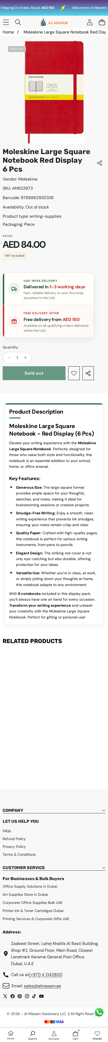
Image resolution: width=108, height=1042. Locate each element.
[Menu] (6, 22)
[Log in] (89, 22)
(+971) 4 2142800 (45, 974)
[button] (102, 22)
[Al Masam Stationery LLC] (54, 22)
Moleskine (27, 179)
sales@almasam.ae (42, 986)
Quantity (10, 347)
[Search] (18, 22)
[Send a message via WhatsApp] (99, 1012)
